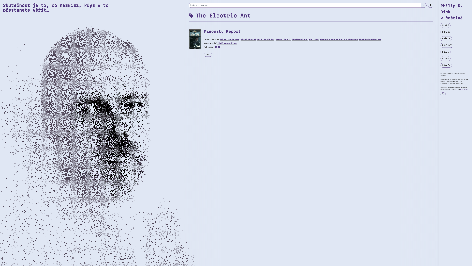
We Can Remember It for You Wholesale (339, 39)
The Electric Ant (300, 39)
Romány (446, 32)
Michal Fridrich (464, 89)
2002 (217, 47)
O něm (445, 25)
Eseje (445, 52)
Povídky (447, 45)
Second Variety (283, 39)
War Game (314, 39)
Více (207, 55)
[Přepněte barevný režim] (443, 94)
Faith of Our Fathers (229, 39)
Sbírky (446, 38)
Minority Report (222, 31)
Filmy (445, 58)
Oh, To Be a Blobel (265, 39)
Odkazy (446, 65)
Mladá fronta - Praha (227, 43)
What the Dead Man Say (370, 39)
